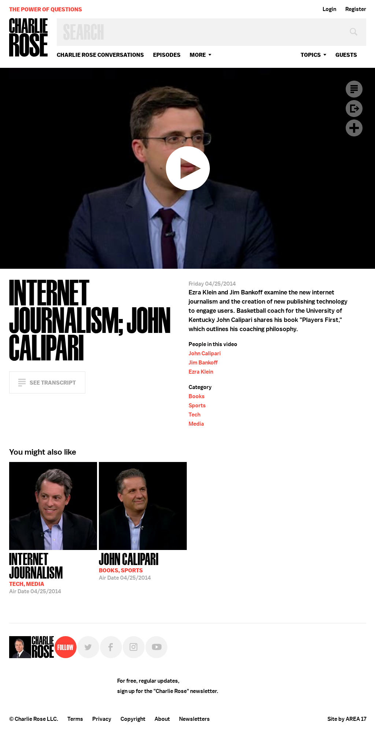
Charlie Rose (28, 38)
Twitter (88, 647)
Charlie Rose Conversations (100, 54)
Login (329, 9)
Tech (194, 414)
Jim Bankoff (203, 362)
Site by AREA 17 (346, 719)
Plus (354, 128)
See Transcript (53, 382)
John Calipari (205, 353)
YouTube (156, 647)
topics (311, 54)
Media (196, 424)
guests (346, 54)
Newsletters (194, 719)
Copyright (132, 719)
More (198, 54)
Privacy (101, 719)
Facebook (111, 647)
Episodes (167, 54)
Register (355, 9)
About (162, 719)
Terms (75, 719)
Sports (197, 405)
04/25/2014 (36, 572)
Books (197, 396)
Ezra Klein (201, 371)
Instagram (134, 647)
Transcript (354, 89)
